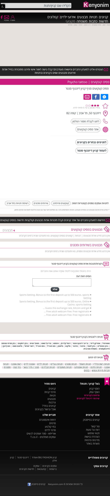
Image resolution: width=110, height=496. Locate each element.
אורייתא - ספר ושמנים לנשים (41, 433)
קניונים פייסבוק (38, 484)
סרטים (52, 423)
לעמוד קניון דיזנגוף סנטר (91, 150)
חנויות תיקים (96, 367)
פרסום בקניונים (92, 395)
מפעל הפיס (34, 343)
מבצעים (82, 17)
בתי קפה (17, 367)
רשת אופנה (16, 364)
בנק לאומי (91, 346)
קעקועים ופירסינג (61, 203)
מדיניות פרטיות (92, 440)
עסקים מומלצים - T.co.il (43, 437)
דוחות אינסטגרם (47, 419)
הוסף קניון (94, 388)
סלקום (67, 346)
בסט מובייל (40, 346)
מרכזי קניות (50, 392)
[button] (2, 6)
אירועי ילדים (68, 17)
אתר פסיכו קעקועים (88, 129)
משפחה (82, 21)
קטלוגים (52, 17)
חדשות (103, 21)
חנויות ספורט (71, 364)
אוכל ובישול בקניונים (45, 409)
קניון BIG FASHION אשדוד (44, 457)
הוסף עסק (94, 392)
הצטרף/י (6, 20)
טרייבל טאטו (46, 343)
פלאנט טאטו (17, 346)
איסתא (56, 343)
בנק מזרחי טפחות (8, 343)
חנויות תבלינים (48, 367)
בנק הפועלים (103, 346)
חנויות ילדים (42, 364)
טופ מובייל (51, 346)
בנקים (87, 370)
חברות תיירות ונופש (101, 370)
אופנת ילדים (29, 364)
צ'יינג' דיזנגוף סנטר (80, 343)
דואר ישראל (29, 346)
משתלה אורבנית (90, 348)
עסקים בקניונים (49, 465)
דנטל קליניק (65, 343)
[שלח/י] (55, 289)
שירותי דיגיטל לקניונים (88, 398)
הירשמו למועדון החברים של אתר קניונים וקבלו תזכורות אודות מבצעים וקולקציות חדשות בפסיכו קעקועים (53, 220)
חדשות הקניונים (26, 469)
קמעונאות (41, 469)
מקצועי (70, 21)
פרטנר (82, 346)
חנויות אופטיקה (81, 367)
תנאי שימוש (94, 433)
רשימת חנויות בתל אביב (18, 203)
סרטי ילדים (50, 430)
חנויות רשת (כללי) (101, 364)
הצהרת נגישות (92, 436)
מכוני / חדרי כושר (31, 367)
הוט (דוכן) (6, 346)
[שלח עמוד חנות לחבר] (87, 96)
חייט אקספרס (104, 348)
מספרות (7, 367)
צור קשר (95, 426)
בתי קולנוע (50, 426)
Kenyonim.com (55, 484)
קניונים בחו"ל (49, 405)
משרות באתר (93, 443)
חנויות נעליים (56, 364)
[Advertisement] (87, 176)
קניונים (103, 17)
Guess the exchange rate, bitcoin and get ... (66, 308)
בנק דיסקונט (23, 343)
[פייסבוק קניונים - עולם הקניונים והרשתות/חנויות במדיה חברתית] (1, 17)
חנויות (93, 17)
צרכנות (52, 402)
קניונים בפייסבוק (91, 419)
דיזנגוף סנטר (23, 457)
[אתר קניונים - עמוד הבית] (107, 384)
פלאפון (60, 346)
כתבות (93, 21)
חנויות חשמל (85, 364)
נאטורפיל (106, 343)
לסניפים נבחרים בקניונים (91, 142)
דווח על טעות (93, 429)
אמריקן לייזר (95, 343)
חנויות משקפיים (64, 367)
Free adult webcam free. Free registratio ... (66, 311)
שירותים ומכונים (41, 203)
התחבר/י (12, 20)
